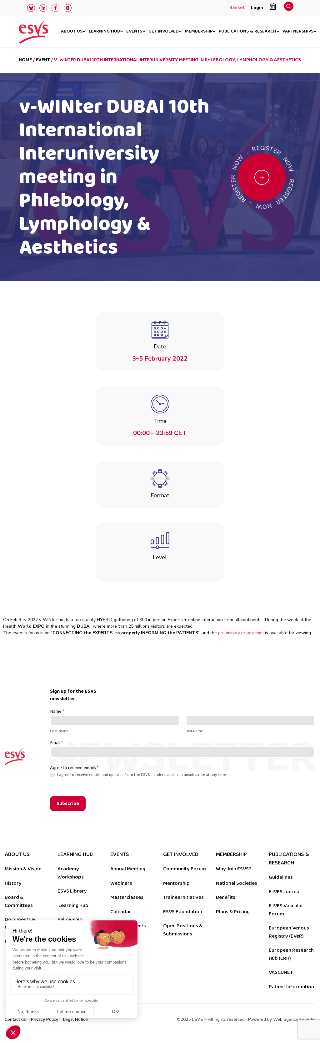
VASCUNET (281, 972)
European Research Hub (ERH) (291, 954)
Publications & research (247, 31)
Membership (198, 31)
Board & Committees (19, 901)
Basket (237, 8)
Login (257, 7)
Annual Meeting (127, 869)
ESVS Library (72, 891)
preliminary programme (241, 633)
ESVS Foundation (182, 912)
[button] (288, 8)
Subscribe (68, 804)
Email (56, 743)
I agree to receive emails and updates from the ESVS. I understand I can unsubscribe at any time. (141, 774)
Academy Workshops (71, 873)
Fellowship (70, 919)
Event (43, 60)
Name (57, 712)
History (13, 883)
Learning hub (104, 31)
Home (25, 60)
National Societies (236, 883)
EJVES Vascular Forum (286, 910)
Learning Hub (73, 905)
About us (71, 31)
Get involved (163, 31)
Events (134, 31)
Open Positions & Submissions (182, 930)
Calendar (120, 912)
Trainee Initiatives (183, 897)
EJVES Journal (285, 892)
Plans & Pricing (233, 912)
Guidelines (281, 877)
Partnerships (297, 31)
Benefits (225, 897)
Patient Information (291, 987)
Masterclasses (126, 897)
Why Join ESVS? (233, 869)
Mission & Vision (23, 869)
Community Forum (184, 869)
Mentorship (176, 883)
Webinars (121, 883)
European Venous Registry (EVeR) (289, 932)
